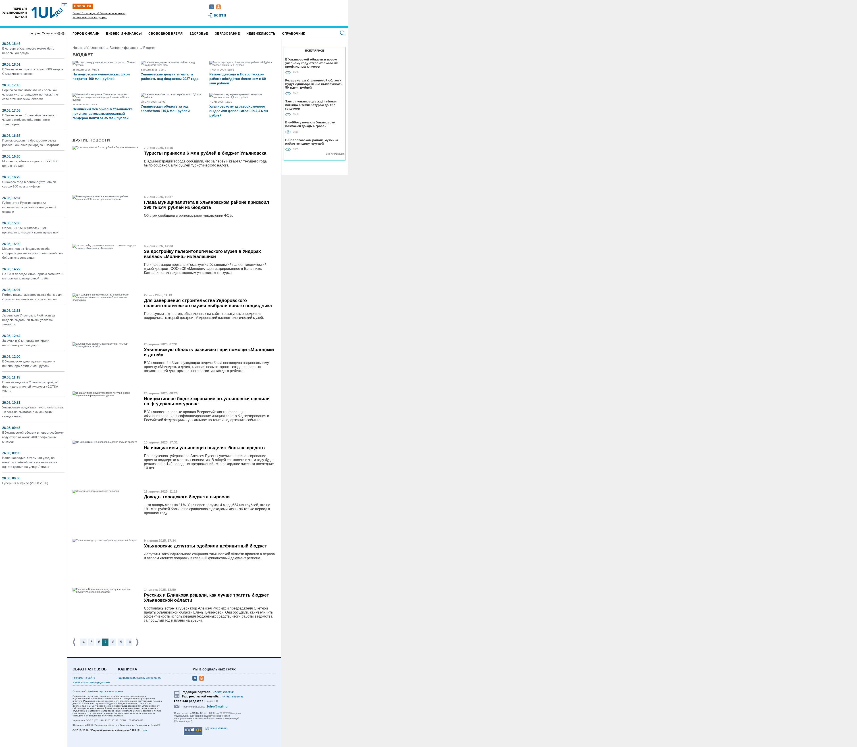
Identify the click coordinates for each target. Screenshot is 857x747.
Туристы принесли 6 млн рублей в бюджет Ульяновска (205, 153)
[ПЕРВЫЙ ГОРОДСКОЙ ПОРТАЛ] (14, 12)
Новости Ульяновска (88, 48)
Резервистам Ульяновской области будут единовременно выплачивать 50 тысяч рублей (314, 84)
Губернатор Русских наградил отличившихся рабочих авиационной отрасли (29, 207)
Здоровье (198, 33)
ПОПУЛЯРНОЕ (314, 50)
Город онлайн (86, 33)
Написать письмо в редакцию (91, 682)
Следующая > (138, 642)
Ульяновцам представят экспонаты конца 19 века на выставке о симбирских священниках (32, 412)
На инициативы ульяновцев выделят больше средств (204, 447)
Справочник (293, 33)
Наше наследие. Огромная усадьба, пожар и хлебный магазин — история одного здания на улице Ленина (29, 462)
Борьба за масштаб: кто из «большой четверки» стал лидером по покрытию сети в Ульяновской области (30, 94)
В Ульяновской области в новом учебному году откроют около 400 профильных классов (33, 437)
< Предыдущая (75, 642)
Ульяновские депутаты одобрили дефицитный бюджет (205, 545)
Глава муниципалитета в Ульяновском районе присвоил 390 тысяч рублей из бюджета (206, 205)
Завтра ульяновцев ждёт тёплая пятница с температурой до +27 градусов (311, 105)
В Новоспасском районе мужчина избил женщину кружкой (311, 141)
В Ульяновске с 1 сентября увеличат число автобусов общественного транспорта (29, 119)
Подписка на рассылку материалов (138, 677)
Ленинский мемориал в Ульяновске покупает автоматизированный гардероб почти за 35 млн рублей (103, 113)
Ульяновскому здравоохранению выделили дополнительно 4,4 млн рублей (238, 110)
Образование (227, 33)
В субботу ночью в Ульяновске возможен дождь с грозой (310, 124)
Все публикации (335, 153)
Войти (220, 15)
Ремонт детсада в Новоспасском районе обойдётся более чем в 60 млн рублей (237, 78)
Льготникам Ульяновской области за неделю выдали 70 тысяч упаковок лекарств (28, 320)
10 (129, 642)
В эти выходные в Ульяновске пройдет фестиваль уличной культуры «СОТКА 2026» (30, 386)
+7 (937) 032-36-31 (232, 696)
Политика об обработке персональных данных (98, 691)
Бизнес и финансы (124, 33)
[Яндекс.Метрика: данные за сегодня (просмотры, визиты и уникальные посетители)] (216, 728)
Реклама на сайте (84, 677)
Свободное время (165, 33)
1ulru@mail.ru (217, 706)
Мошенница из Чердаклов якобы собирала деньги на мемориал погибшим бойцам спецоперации (32, 253)
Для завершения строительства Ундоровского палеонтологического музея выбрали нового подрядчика (208, 303)
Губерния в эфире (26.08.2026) (25, 483)
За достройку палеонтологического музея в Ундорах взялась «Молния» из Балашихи (202, 254)
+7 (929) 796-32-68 (223, 692)
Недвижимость (260, 33)
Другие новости (91, 140)
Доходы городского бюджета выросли (187, 496)
